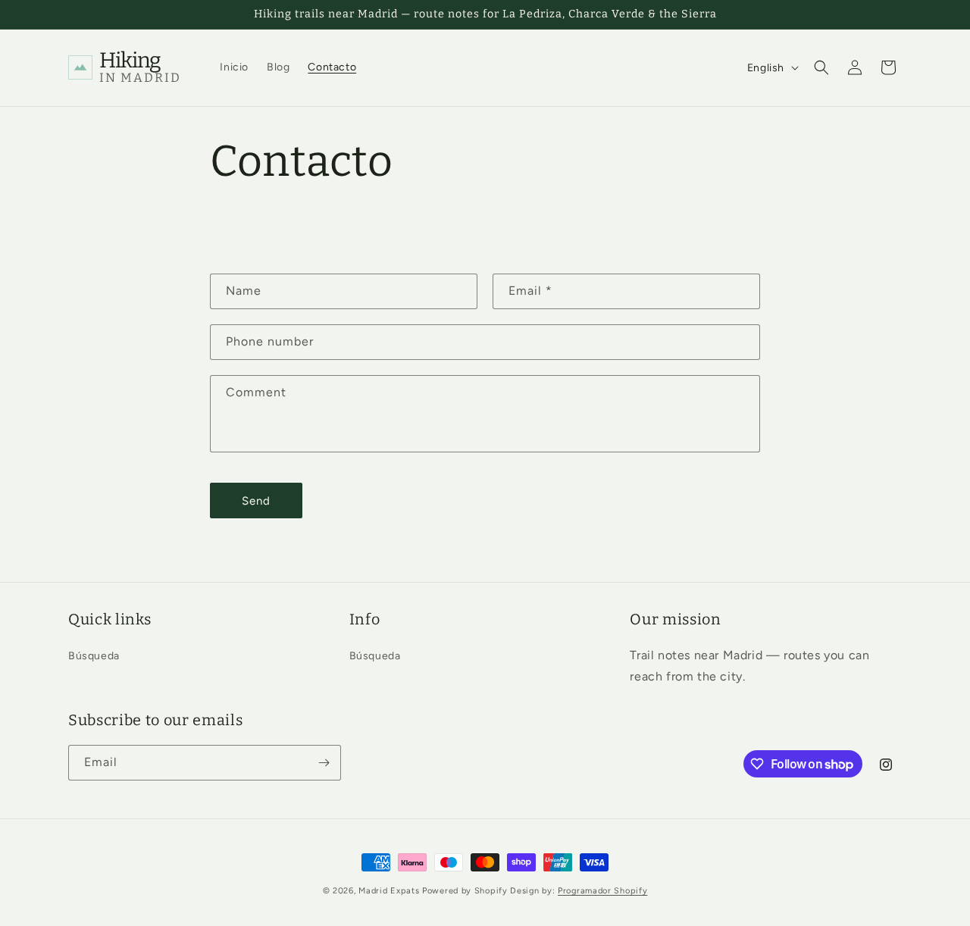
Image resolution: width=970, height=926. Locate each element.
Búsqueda (94, 655)
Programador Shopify (602, 891)
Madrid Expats (390, 891)
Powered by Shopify (465, 891)
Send (256, 501)
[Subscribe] (323, 763)
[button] (821, 67)
